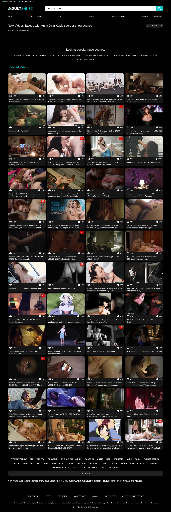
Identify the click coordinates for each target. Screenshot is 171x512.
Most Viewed (118, 17)
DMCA (95, 496)
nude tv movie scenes (54, 463)
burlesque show (109, 467)
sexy (71, 463)
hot (108, 459)
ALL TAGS (85, 473)
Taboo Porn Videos (27, 2)
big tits (40, 459)
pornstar (53, 459)
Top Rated (89, 17)
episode (104, 463)
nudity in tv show (31, 463)
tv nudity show (19, 459)
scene (16, 463)
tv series (89, 459)
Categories (37, 17)
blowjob (92, 467)
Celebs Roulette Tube (133, 496)
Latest (63, 17)
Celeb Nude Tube (10, 2)
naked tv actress (61, 467)
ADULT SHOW (33, 496)
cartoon (81, 463)
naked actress (137, 463)
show (114, 463)
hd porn (93, 463)
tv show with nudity (71, 459)
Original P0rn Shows (152, 17)
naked (124, 463)
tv (84, 467)
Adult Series (81, 507)
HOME (11, 17)
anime (100, 459)
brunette (118, 459)
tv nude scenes (151, 459)
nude (129, 459)
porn (137, 459)
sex (31, 459)
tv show (152, 463)
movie (76, 467)
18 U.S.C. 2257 (110, 496)
